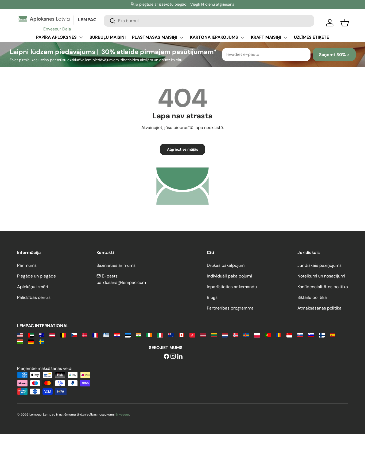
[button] (345, 23)
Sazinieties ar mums (115, 265)
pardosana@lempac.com (121, 282)
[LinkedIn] (180, 356)
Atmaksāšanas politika (319, 308)
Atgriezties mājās (182, 149)
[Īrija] (149, 335)
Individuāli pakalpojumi (229, 276)
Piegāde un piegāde (36, 276)
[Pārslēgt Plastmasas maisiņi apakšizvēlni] (181, 37)
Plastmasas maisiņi (154, 37)
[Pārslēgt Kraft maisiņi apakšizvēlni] (285, 37)
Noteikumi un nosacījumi (321, 276)
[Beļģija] (63, 335)
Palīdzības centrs (34, 297)
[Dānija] (84, 335)
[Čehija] (74, 335)
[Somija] (321, 335)
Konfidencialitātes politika (322, 286)
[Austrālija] (41, 335)
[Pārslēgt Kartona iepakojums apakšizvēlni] (242, 37)
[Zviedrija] (41, 341)
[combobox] (209, 21)
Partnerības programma (230, 308)
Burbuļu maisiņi (108, 37)
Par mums (27, 265)
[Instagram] (173, 356)
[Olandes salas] (246, 335)
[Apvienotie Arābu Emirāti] (30, 335)
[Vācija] (30, 341)
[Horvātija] (117, 335)
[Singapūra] (289, 335)
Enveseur (122, 414)
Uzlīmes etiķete (311, 37)
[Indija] (138, 335)
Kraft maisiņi (266, 37)
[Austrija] (52, 335)
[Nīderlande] (224, 335)
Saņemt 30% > (334, 54)
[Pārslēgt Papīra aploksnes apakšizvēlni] (81, 37)
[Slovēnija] (311, 335)
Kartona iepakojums (214, 37)
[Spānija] (332, 335)
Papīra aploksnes (56, 37)
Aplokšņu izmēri (32, 286)
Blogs (212, 297)
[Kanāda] (181, 335)
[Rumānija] (278, 335)
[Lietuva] (214, 335)
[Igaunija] (127, 335)
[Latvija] (203, 335)
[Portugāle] (268, 335)
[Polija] (257, 335)
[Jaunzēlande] (171, 335)
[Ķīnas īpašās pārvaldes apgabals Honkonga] (192, 335)
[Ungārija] (20, 341)
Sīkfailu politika (312, 297)
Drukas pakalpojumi (226, 265)
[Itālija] (160, 335)
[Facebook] (166, 356)
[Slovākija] (300, 335)
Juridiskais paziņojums (319, 265)
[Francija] (95, 335)
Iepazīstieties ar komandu (232, 286)
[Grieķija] (106, 335)
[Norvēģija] (235, 335)
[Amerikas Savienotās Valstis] (20, 335)
